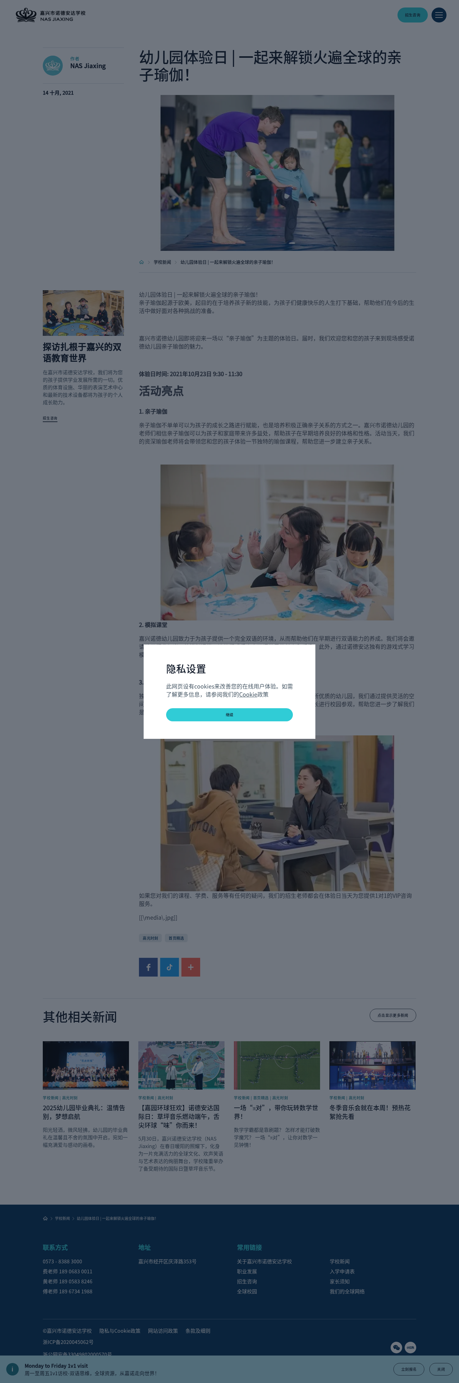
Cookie (248, 694)
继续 (230, 714)
